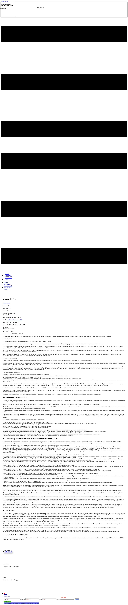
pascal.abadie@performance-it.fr (14, 319)
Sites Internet (8, 287)
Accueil (6, 282)
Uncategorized (6, 303)
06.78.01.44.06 (8, 552)
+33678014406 (7, 601)
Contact (7, 279)
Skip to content (4, 1)
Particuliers (7, 284)
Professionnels (8, 286)
